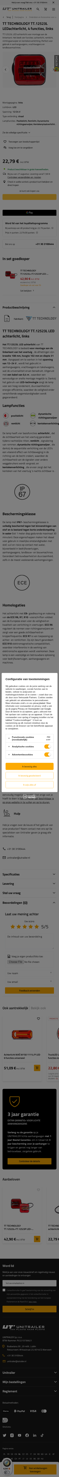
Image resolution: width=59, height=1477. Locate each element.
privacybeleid (39, 703)
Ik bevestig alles (29, 766)
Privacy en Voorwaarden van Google (34, 708)
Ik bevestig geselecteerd (29, 775)
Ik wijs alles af (29, 784)
